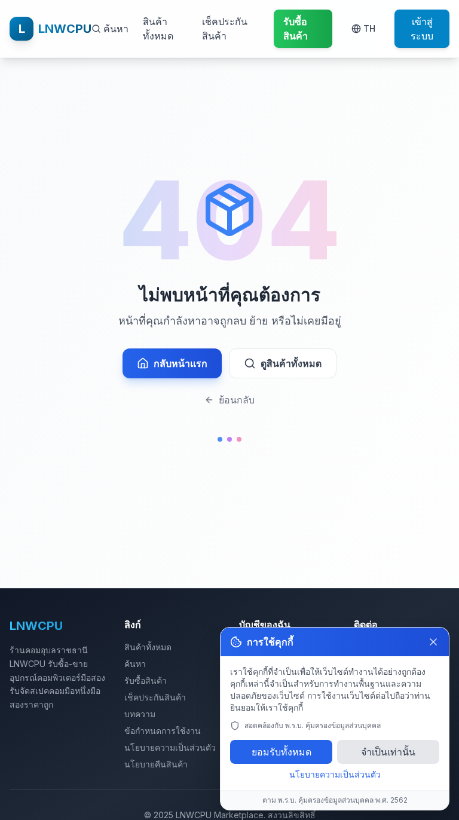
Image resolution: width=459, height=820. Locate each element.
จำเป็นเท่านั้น (388, 752)
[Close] (433, 642)
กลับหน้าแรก (180, 363)
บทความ (139, 714)
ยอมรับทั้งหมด (281, 752)
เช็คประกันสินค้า (224, 29)
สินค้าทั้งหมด (158, 29)
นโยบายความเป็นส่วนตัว (170, 747)
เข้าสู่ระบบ (422, 29)
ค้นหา (135, 664)
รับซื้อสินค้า (145, 680)
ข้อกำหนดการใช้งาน (162, 731)
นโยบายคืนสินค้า (156, 764)
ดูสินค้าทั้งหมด (291, 363)
